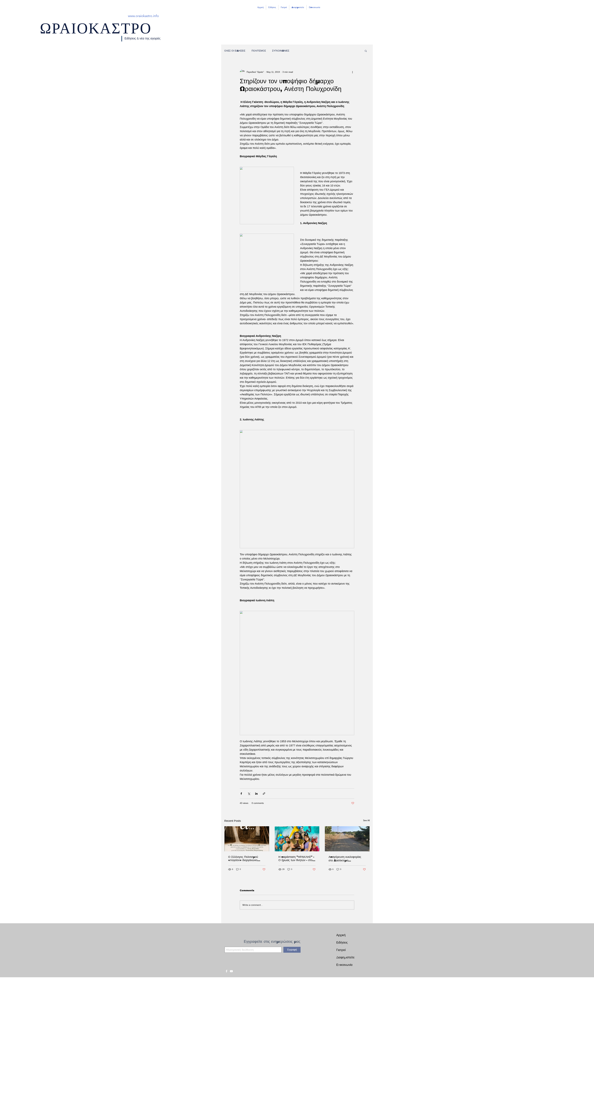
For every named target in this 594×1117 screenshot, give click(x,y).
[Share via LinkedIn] (256, 793)
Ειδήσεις (342, 942)
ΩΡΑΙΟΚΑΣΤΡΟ (95, 31)
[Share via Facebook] (241, 793)
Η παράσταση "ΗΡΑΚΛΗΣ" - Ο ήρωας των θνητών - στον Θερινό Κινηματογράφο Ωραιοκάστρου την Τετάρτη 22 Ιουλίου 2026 (296, 858)
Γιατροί (341, 950)
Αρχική (341, 935)
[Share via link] (264, 793)
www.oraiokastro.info (143, 16)
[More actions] (352, 72)
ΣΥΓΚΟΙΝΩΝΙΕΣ (280, 50)
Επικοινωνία (344, 965)
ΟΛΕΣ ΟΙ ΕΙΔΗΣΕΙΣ (234, 50)
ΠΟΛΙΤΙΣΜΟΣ (259, 50)
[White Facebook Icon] (226, 971)
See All (366, 820)
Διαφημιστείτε (345, 957)
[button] (365, 51)
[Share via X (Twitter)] (248, 793)
